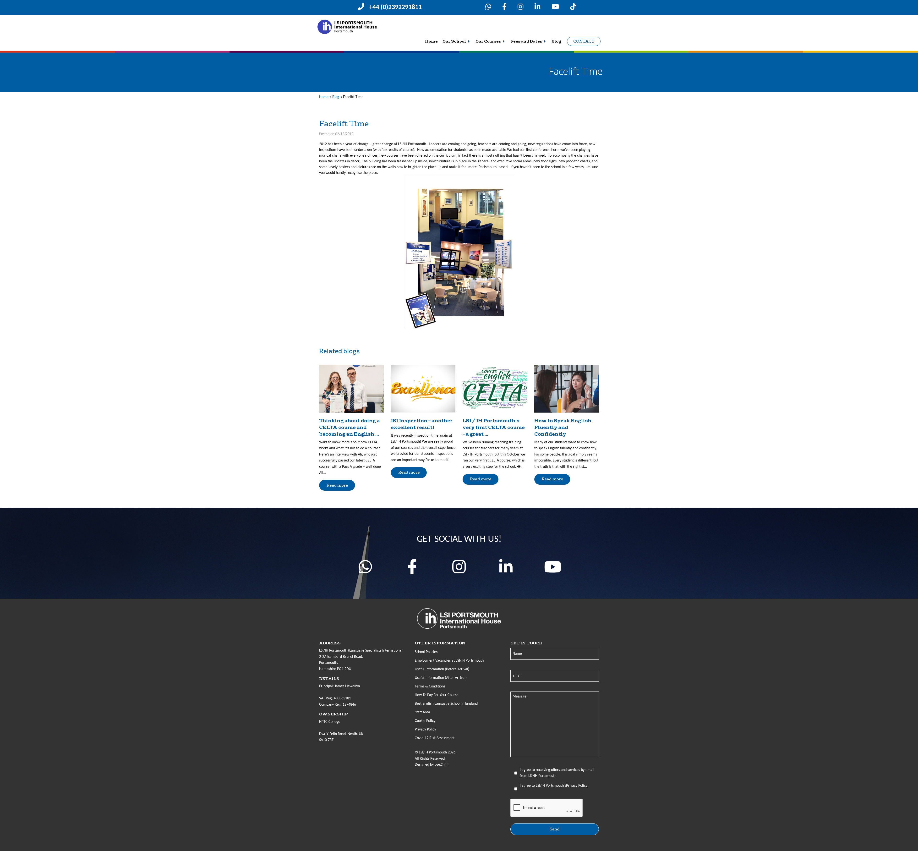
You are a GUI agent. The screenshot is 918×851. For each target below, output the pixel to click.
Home (431, 41)
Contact (583, 41)
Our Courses (488, 41)
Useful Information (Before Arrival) (442, 669)
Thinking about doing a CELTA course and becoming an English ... (349, 427)
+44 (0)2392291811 (395, 7)
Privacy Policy (425, 729)
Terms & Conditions (430, 686)
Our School (454, 41)
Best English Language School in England (446, 704)
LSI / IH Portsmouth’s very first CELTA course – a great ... (494, 427)
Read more (337, 485)
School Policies (426, 652)
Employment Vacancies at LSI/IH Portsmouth (449, 661)
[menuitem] (431, 41)
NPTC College (329, 722)
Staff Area (422, 712)
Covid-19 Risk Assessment (434, 738)
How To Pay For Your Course (436, 695)
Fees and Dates (526, 41)
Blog (556, 41)
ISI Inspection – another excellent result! (422, 424)
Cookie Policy (425, 721)
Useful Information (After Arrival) (441, 678)
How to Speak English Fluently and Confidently (562, 427)
